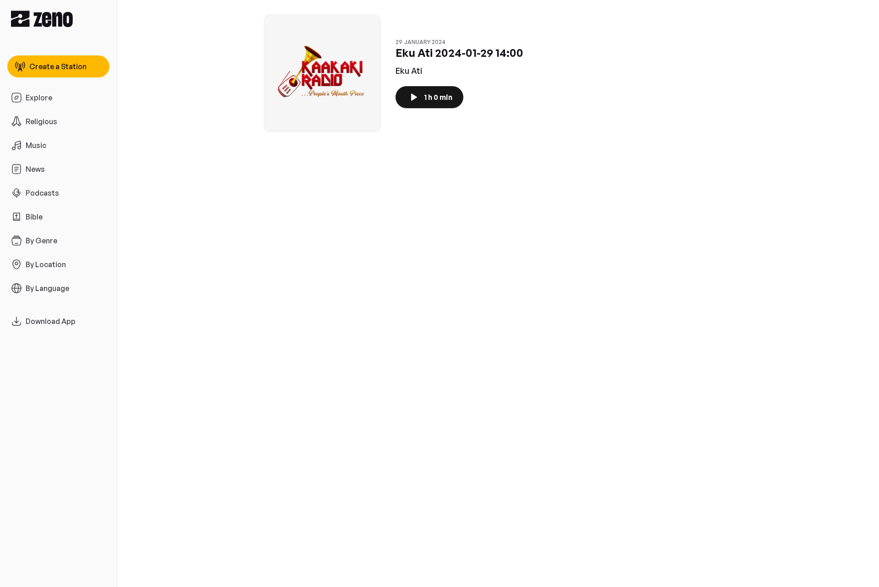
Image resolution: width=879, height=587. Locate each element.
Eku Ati (409, 71)
